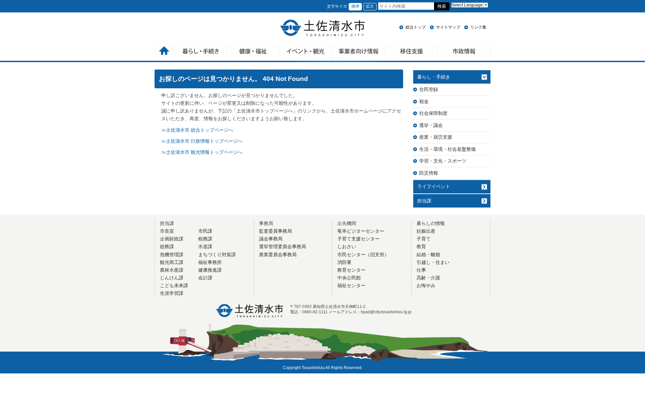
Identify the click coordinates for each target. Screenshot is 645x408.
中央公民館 (349, 277)
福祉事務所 (210, 262)
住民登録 (428, 89)
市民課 (205, 231)
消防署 (344, 262)
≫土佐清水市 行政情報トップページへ (202, 141)
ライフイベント (433, 186)
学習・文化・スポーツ (442, 161)
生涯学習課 (171, 293)
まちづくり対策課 (217, 254)
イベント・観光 (306, 53)
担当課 (424, 200)
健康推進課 (210, 270)
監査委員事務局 (275, 231)
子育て (424, 238)
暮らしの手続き (200, 53)
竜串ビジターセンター (360, 231)
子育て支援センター (358, 238)
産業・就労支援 (435, 137)
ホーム (164, 53)
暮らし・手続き (433, 77)
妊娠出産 (426, 231)
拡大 (370, 6)
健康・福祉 (253, 53)
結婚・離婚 (428, 254)
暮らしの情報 (431, 223)
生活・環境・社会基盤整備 (447, 149)
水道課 (205, 246)
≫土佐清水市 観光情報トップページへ (202, 152)
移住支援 (411, 53)
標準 (355, 6)
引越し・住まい (433, 262)
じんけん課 (171, 277)
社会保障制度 (433, 113)
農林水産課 (171, 270)
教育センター (351, 270)
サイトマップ (448, 27)
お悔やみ (426, 285)
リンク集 (478, 27)
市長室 (167, 231)
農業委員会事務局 (278, 254)
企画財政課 (171, 238)
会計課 (205, 277)
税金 (424, 101)
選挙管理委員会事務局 (282, 246)
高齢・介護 (428, 277)
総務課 (167, 246)
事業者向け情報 (358, 53)
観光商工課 (171, 262)
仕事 (421, 270)
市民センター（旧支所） (363, 254)
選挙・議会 (431, 125)
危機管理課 (171, 254)
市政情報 (464, 53)
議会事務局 (271, 238)
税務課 (205, 238)
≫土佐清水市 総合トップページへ (197, 130)
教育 (421, 246)
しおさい (346, 246)
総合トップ (415, 27)
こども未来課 (174, 285)
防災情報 (428, 173)
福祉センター (351, 285)
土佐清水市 (323, 27)
